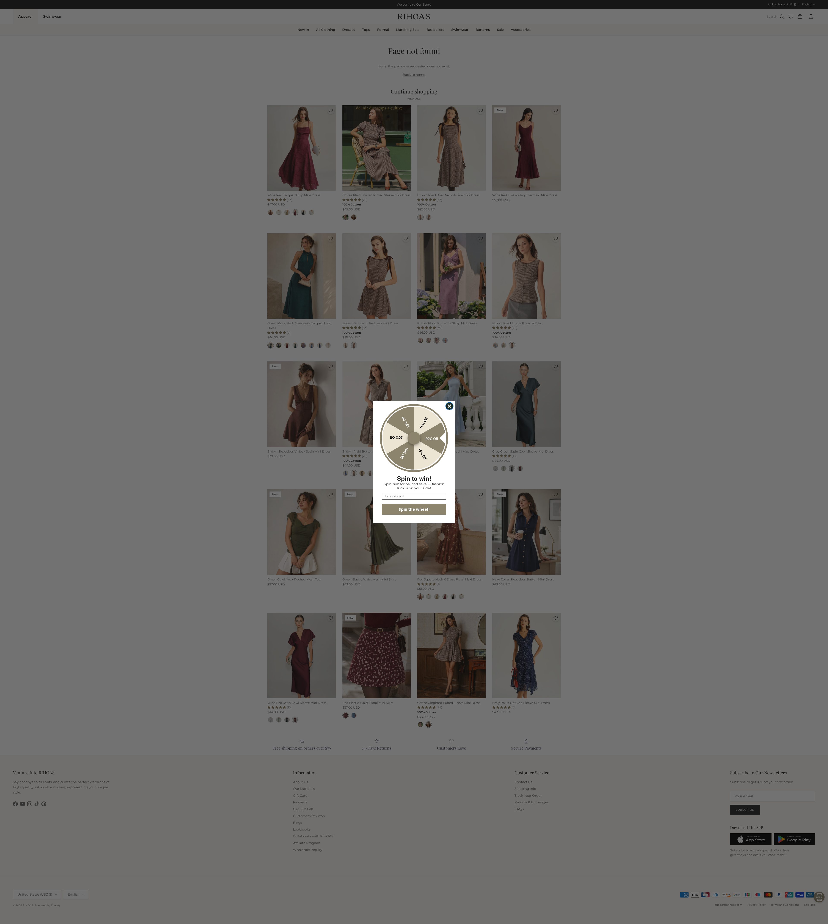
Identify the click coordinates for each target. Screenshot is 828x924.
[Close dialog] (449, 406)
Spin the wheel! (414, 509)
